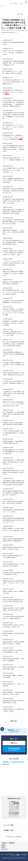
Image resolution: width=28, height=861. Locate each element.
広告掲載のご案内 (8, 830)
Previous (2, 773)
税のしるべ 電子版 (4, 2)
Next (25, 773)
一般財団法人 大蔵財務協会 (8, 842)
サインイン (11, 3)
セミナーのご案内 (8, 825)
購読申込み (16, 3)
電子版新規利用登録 (14, 749)
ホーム (2, 6)
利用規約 (3, 847)
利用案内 (3, 845)
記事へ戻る (20, 14)
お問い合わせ (4, 849)
